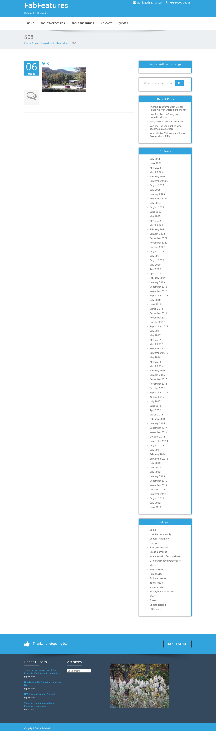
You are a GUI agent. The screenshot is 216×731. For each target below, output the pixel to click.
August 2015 (157, 396)
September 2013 (159, 458)
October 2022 (157, 247)
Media (153, 565)
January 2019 (157, 282)
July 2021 (155, 255)
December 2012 (158, 480)
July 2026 (155, 158)
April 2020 (155, 269)
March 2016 (156, 366)
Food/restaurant (159, 547)
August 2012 (157, 498)
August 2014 (157, 445)
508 (45, 63)
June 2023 (155, 211)
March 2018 (156, 308)
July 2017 (155, 330)
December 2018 (158, 286)
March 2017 (156, 344)
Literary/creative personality (165, 560)
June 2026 (155, 163)
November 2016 (158, 348)
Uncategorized (158, 604)
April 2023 (155, 220)
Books (153, 529)
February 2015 (158, 419)
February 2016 (158, 370)
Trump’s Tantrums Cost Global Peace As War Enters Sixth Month (168, 108)
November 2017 (158, 317)
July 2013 (155, 463)
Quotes (123, 23)
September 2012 (159, 493)
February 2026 (158, 176)
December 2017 (158, 313)
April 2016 (155, 361)
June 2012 (155, 507)
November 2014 (158, 432)
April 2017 (155, 339)
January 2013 (157, 476)
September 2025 (159, 180)
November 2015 (158, 383)
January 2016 (157, 374)
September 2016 (159, 352)
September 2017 (159, 326)
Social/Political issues (162, 591)
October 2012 (157, 489)
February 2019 (158, 277)
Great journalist (158, 551)
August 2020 (157, 260)
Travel (35, 43)
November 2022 (158, 242)
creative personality (160, 534)
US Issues (155, 609)
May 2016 (155, 357)
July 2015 (155, 401)
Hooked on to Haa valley (54, 43)
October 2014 (157, 436)
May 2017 (155, 335)
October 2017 (157, 322)
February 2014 (158, 454)
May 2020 (155, 264)
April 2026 (155, 167)
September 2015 (159, 392)
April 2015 (155, 410)
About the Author (83, 23)
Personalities (157, 569)
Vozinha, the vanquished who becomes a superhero (166, 127)
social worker (157, 587)
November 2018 (158, 291)
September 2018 (159, 295)
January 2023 (157, 233)
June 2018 (155, 304)
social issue (156, 582)
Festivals (154, 543)
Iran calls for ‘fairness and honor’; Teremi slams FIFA (168, 135)
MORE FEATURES (177, 643)
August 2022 (157, 251)
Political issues (158, 578)
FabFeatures (46, 5)
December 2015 (158, 379)
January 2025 (157, 194)
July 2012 (155, 502)
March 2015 (156, 414)
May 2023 (155, 216)
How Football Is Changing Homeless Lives (164, 116)
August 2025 (157, 185)
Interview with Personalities (165, 556)
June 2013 (155, 467)
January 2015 (157, 423)
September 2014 (159, 441)
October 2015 (157, 388)
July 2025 (155, 189)
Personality (156, 573)
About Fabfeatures (53, 23)
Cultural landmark (159, 538)
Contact (106, 23)
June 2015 (155, 405)
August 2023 (157, 207)
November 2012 (158, 485)
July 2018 (155, 299)
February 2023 (158, 229)
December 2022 (158, 238)
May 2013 (155, 471)
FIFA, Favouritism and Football (166, 121)
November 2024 (158, 198)
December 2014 (158, 427)
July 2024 (155, 202)
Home (30, 23)
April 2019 (155, 273)
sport (152, 595)
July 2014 (155, 449)
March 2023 (156, 225)
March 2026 (156, 172)
